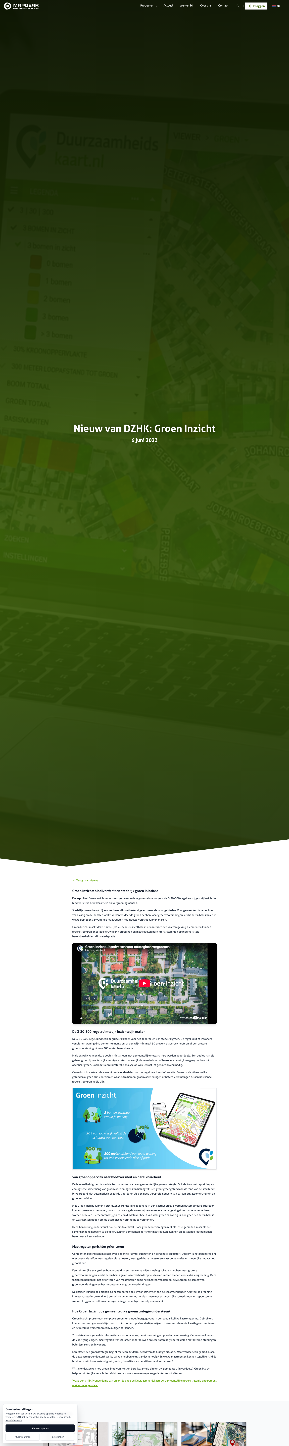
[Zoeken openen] (238, 6)
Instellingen (58, 1436)
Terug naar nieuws (87, 880)
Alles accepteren (40, 1428)
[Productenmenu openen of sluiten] (156, 6)
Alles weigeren (22, 1436)
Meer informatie (14, 1420)
